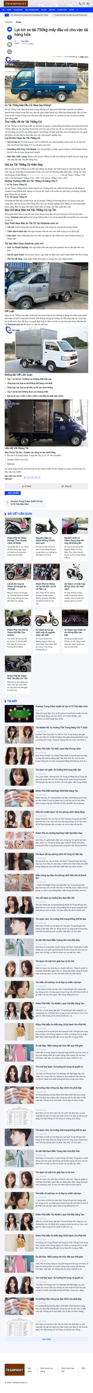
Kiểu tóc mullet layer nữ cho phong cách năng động (60, 812)
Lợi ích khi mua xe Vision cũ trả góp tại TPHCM (16, 586)
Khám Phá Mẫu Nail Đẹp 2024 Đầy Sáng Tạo (57, 791)
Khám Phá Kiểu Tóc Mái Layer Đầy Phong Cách (61, 15)
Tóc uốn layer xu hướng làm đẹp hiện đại (55, 898)
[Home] (9, 29)
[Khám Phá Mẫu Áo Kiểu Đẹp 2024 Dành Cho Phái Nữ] (19, 1032)
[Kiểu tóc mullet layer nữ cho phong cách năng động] (19, 819)
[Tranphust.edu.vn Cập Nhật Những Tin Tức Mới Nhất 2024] (16, 3)
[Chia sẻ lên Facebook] (9, 37)
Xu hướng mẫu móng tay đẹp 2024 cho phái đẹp (59, 1088)
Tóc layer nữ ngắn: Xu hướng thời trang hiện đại (58, 769)
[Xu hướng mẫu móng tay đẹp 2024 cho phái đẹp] (19, 1095)
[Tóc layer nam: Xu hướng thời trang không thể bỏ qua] (19, 926)
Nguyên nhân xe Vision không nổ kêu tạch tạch (45, 540)
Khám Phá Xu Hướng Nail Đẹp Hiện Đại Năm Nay (59, 833)
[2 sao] (28, 477)
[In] (9, 51)
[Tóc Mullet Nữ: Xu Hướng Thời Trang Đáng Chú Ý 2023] (19, 735)
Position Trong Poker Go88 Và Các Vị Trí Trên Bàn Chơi (61, 706)
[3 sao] (32, 477)
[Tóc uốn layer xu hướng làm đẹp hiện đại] (19, 905)
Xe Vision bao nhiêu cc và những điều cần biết (75, 632)
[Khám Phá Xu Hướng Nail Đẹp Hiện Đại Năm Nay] (19, 840)
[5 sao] (39, 477)
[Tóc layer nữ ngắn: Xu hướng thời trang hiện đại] (19, 777)
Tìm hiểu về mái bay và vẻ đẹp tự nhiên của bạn (58, 982)
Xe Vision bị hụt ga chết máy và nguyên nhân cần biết (45, 632)
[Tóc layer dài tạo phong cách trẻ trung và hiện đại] (19, 861)
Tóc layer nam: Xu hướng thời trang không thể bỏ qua (61, 919)
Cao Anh (24, 41)
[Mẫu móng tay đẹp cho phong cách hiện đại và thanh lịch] (19, 882)
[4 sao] (35, 477)
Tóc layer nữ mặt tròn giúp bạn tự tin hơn (55, 961)
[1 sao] (25, 477)
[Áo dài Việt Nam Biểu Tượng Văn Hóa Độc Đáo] (19, 947)
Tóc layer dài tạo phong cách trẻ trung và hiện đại (59, 854)
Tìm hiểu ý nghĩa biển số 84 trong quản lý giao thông (60, 1341)
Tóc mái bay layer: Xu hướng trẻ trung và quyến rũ (59, 1066)
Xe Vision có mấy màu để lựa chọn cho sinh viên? (74, 586)
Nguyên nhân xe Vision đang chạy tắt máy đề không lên (74, 540)
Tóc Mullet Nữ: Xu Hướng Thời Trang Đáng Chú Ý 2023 (19, 15)
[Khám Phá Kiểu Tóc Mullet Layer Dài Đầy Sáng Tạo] (19, 1010)
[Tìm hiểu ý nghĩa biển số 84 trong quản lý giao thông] (19, 1348)
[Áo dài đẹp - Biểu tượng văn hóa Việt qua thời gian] (19, 1053)
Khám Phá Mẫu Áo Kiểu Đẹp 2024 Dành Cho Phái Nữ (61, 1024)
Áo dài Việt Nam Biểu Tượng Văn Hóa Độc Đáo (58, 940)
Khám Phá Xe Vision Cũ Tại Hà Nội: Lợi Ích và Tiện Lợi (46, 586)
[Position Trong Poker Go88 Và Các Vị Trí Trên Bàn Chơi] (19, 713)
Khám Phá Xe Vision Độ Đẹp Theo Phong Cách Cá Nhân (17, 540)
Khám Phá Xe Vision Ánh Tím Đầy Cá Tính (17, 677)
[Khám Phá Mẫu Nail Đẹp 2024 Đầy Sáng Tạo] (19, 798)
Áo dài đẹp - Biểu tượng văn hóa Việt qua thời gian (59, 1045)
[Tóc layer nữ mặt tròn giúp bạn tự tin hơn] (19, 968)
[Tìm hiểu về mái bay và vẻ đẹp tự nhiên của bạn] (19, 989)
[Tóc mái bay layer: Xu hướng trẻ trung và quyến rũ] (19, 1074)
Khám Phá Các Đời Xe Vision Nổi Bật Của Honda (17, 632)
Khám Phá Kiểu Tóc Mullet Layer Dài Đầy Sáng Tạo (60, 1003)
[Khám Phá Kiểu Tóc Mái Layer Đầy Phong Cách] (19, 756)
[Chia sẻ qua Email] (9, 44)
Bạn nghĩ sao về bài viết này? (13, 477)
